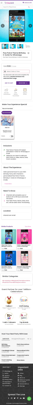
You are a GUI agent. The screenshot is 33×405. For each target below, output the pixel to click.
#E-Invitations (6, 280)
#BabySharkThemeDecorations (20, 280)
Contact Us (7, 385)
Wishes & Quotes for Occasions (24, 381)
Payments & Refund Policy (7, 382)
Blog (21, 375)
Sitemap (22, 386)
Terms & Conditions (6, 376)
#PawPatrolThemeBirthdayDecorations (14, 282)
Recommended (6, 112)
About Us (22, 378)
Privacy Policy (8, 379)
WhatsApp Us (8, 371)
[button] (14, 7)
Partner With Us (24, 384)
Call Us (6, 373)
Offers (21, 373)
